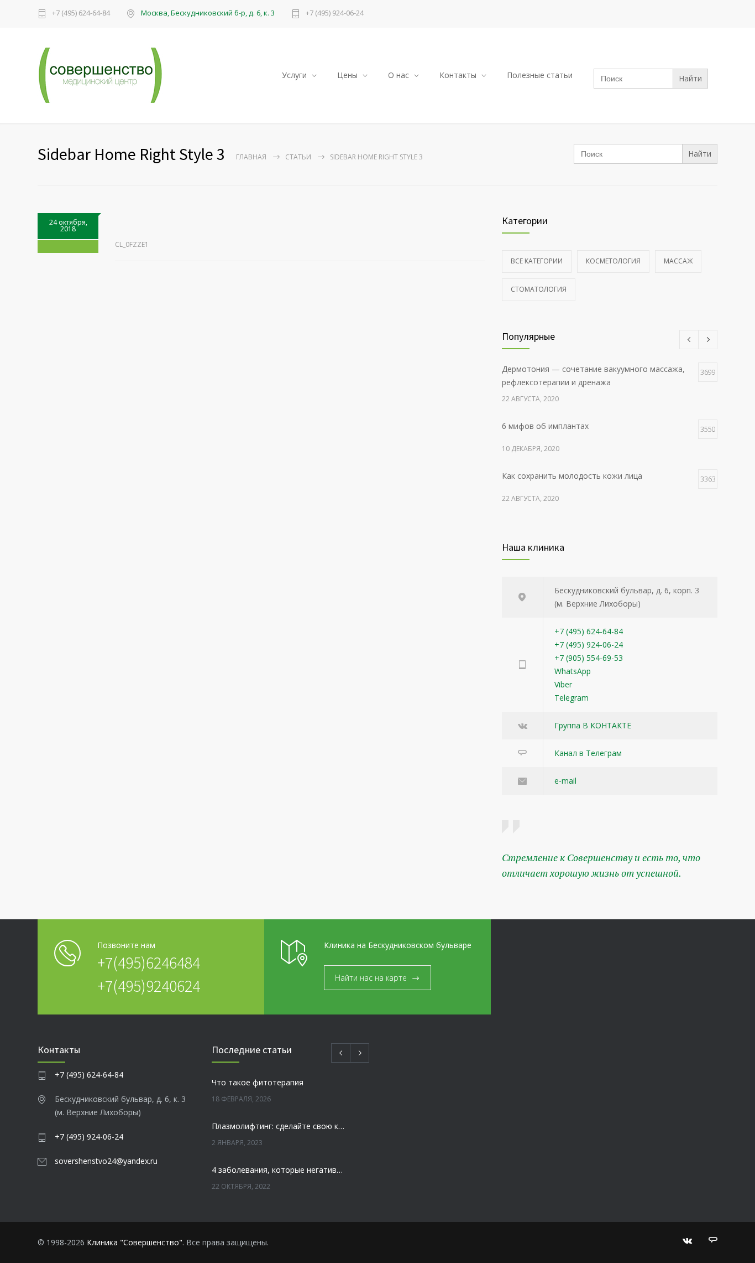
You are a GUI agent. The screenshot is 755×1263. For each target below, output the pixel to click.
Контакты (457, 75)
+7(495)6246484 (148, 962)
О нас (398, 75)
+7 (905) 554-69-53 (588, 658)
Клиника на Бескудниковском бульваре (397, 945)
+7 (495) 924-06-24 (335, 13)
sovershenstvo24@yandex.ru (106, 1161)
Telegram (571, 697)
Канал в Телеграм (588, 753)
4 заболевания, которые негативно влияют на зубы (278, 1169)
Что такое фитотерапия (257, 1082)
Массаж (678, 261)
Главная (251, 157)
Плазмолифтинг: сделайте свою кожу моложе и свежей (278, 1126)
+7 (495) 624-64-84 (81, 13)
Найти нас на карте (371, 977)
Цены (347, 75)
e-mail (565, 780)
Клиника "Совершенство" (134, 1242)
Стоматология (539, 289)
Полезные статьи (540, 75)
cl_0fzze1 (132, 244)
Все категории (537, 261)
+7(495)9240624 (148, 985)
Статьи (298, 157)
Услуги (294, 75)
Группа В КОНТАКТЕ (592, 725)
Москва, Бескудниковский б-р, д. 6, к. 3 (208, 13)
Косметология (613, 261)
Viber (563, 684)
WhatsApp (572, 671)
